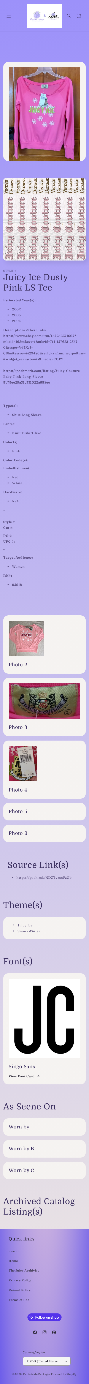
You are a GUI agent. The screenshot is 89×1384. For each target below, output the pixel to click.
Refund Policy (20, 1290)
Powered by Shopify (64, 1374)
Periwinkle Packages (36, 1374)
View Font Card (21, 1076)
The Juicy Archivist (24, 1270)
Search (14, 1251)
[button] (8, 16)
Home (13, 1261)
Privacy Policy (20, 1280)
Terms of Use (19, 1300)
